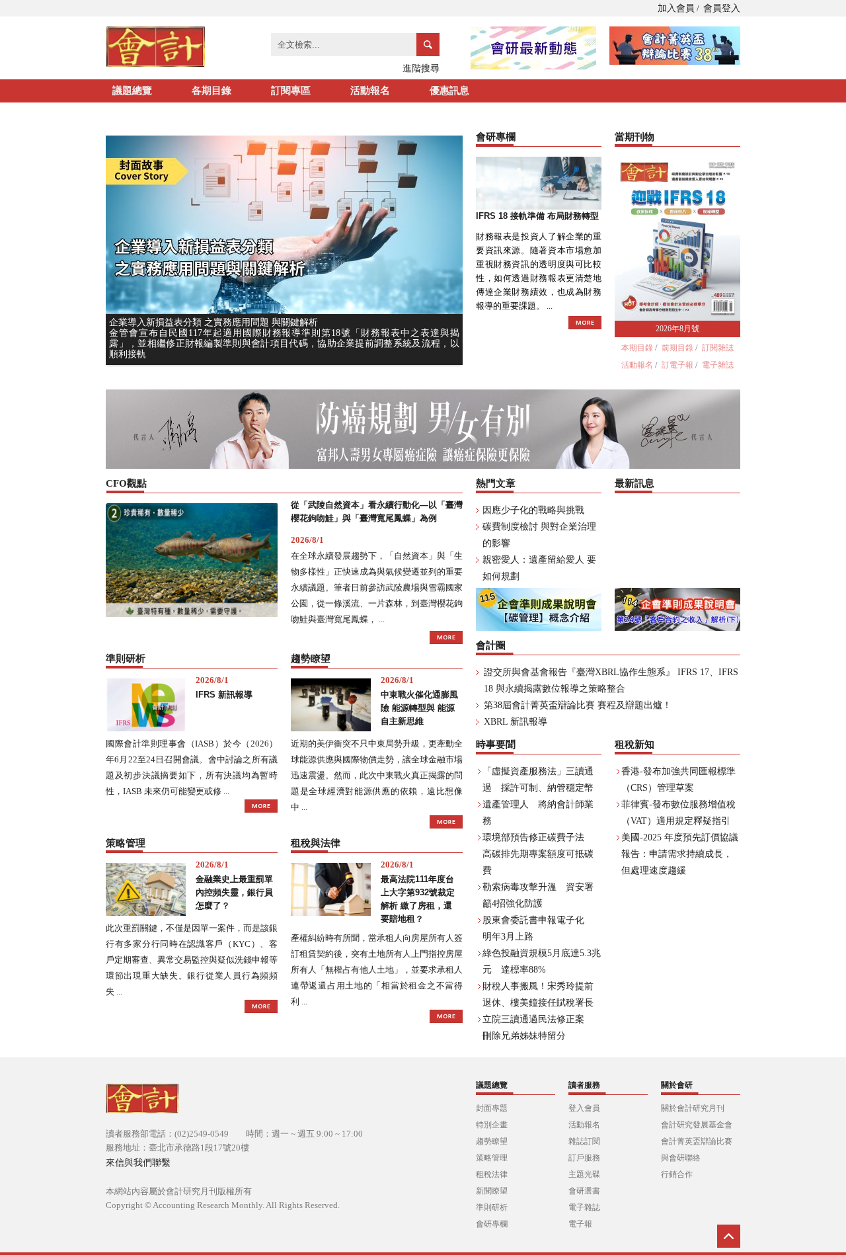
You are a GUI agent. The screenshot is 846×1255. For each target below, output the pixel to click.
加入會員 (676, 8)
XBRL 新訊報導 (515, 722)
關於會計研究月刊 (692, 1108)
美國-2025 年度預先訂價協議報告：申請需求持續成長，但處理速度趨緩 (679, 853)
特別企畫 (492, 1124)
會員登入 (721, 8)
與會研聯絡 (681, 1157)
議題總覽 (132, 90)
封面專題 (492, 1108)
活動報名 (370, 90)
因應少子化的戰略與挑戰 (533, 510)
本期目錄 (637, 347)
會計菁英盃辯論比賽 (696, 1141)
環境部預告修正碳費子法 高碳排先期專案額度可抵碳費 (538, 853)
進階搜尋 (421, 68)
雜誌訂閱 (584, 1141)
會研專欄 (492, 1224)
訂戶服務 (584, 1157)
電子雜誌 (718, 365)
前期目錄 (677, 347)
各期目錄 (211, 90)
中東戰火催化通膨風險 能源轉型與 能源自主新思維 (419, 708)
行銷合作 (677, 1174)
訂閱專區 (291, 90)
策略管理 (492, 1157)
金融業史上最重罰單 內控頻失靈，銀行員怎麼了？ (234, 892)
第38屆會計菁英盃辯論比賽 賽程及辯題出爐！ (578, 705)
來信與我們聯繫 (138, 1163)
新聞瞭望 (492, 1190)
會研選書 (584, 1190)
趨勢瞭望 (492, 1141)
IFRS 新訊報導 (224, 695)
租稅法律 (492, 1174)
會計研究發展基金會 (696, 1124)
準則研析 (492, 1207)
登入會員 (584, 1108)
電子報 (580, 1224)
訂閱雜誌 (718, 347)
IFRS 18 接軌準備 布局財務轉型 (537, 216)
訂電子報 (677, 365)
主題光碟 (584, 1174)
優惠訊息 (449, 90)
